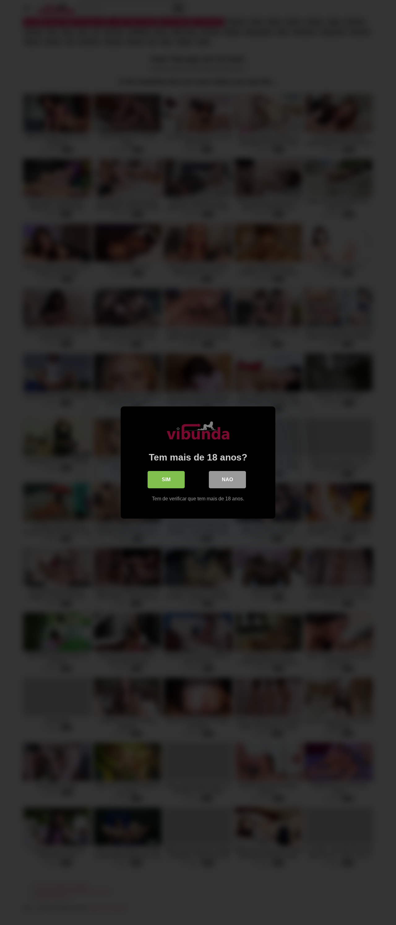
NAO (227, 479)
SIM (166, 479)
